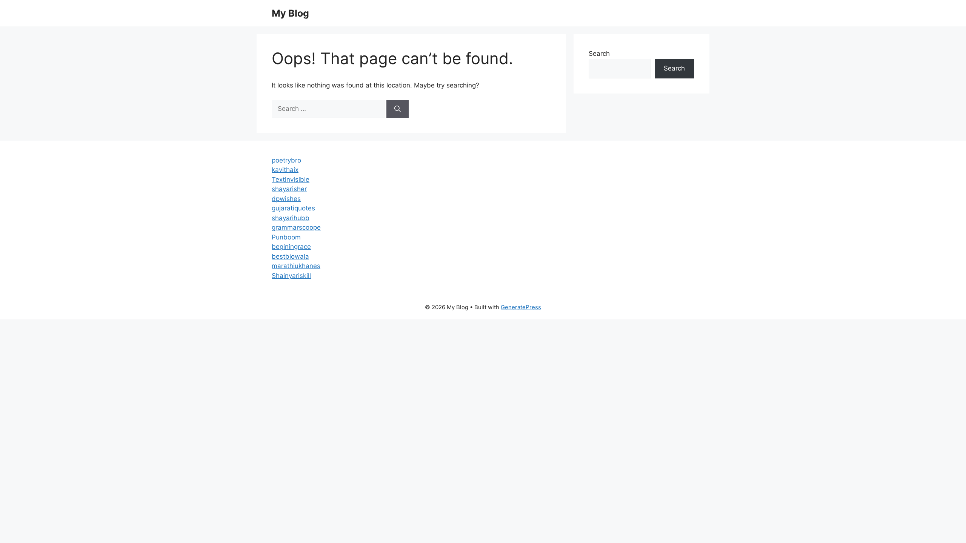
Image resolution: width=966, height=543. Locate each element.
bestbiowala (290, 256)
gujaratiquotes (293, 208)
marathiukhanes (296, 266)
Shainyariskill (291, 275)
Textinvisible (290, 179)
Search (599, 53)
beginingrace (291, 246)
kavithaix (285, 169)
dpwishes (286, 198)
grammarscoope (296, 227)
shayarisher (289, 189)
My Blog (290, 13)
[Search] (397, 109)
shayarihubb (290, 218)
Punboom (286, 237)
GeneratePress (521, 307)
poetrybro (286, 160)
